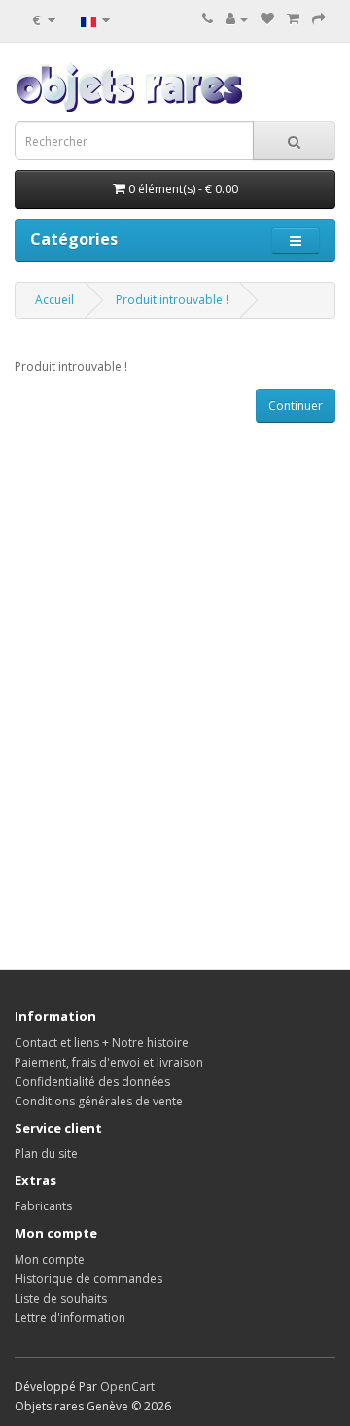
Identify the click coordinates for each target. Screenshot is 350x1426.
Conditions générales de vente (99, 1101)
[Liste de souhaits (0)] (267, 19)
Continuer (295, 405)
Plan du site (46, 1153)
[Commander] (319, 19)
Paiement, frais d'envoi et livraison (109, 1062)
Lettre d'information (70, 1317)
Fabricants (43, 1206)
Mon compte (50, 1259)
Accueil (54, 299)
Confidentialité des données (92, 1081)
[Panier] (293, 19)
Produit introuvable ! (172, 299)
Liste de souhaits (61, 1298)
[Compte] (237, 19)
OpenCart (127, 1386)
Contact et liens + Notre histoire (102, 1043)
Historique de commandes (88, 1279)
